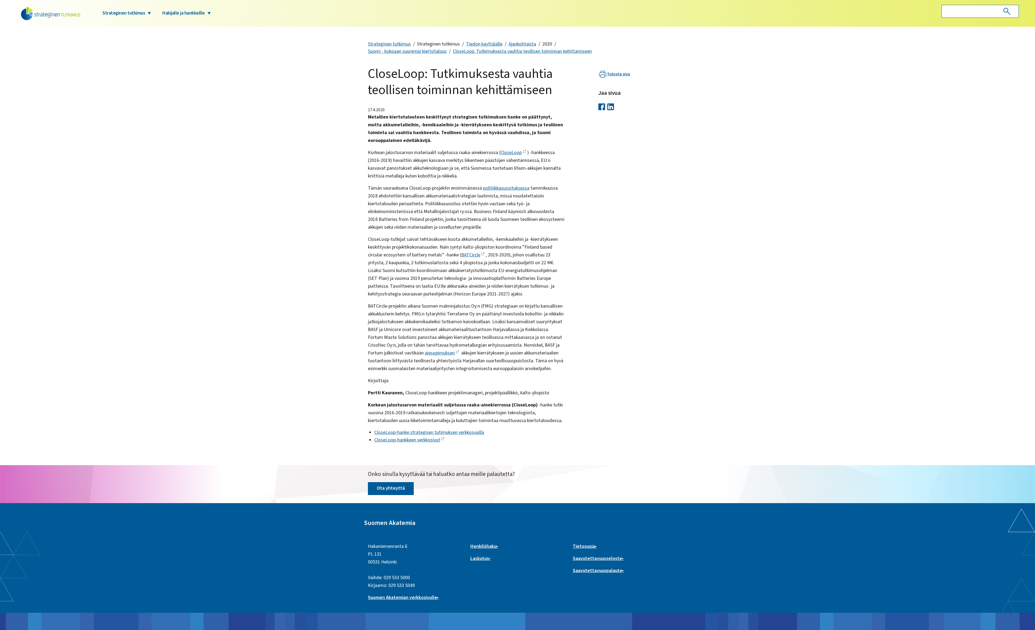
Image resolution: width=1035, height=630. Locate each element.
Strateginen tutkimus (123, 13)
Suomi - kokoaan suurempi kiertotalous (407, 51)
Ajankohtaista (522, 44)
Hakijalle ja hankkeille (183, 13)
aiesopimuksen (440, 353)
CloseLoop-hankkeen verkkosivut (407, 440)
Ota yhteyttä (391, 488)
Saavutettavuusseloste (597, 558)
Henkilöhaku (483, 546)
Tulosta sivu (618, 74)
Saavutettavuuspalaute (597, 570)
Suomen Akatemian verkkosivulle (402, 597)
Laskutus (479, 558)
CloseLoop (511, 152)
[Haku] (1007, 11)
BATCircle (470, 255)
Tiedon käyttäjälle (484, 44)
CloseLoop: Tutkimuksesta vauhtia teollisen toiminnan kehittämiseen (522, 51)
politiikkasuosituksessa (506, 188)
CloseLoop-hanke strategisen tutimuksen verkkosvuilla (429, 432)
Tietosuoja (584, 546)
